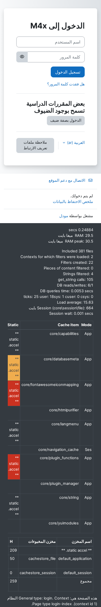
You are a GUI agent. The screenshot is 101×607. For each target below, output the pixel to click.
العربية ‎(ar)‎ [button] (75, 142)
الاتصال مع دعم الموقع (67, 180)
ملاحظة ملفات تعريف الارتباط (35, 145)
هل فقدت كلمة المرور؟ (66, 84)
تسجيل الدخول (67, 72)
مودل (63, 216)
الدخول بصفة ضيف (65, 120)
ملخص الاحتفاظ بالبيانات (73, 201)
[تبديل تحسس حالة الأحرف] (22, 57)
